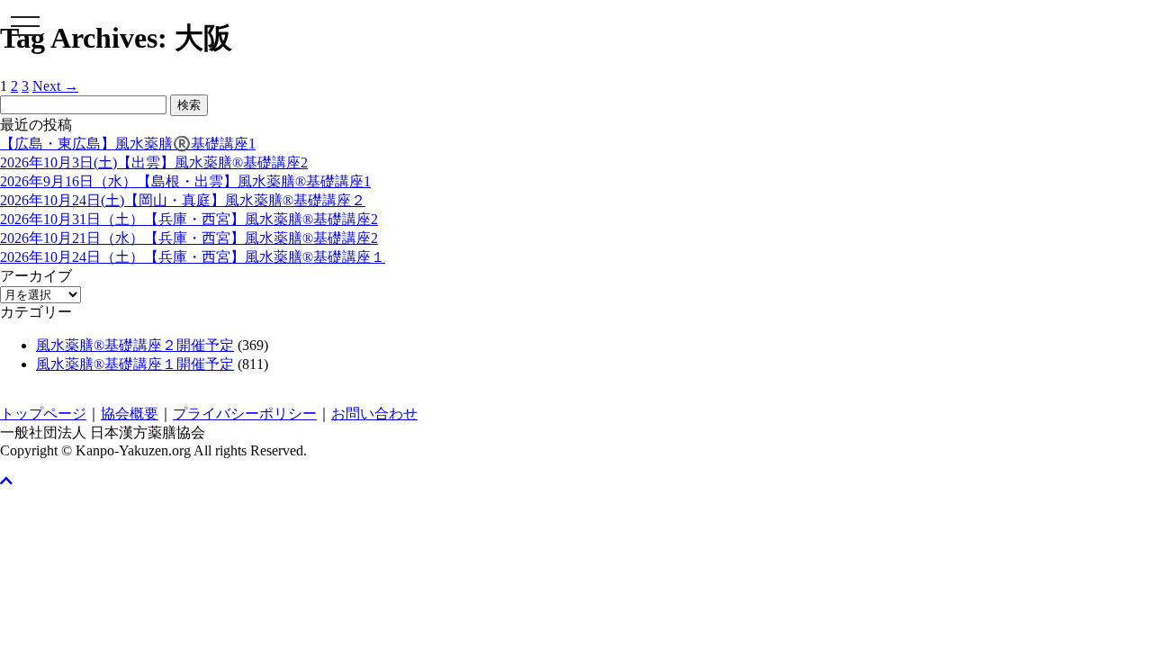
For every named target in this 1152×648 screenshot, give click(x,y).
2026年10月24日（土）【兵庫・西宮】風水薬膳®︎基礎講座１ (192, 257)
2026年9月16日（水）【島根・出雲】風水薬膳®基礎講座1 (185, 181)
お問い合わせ (374, 413)
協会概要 (129, 413)
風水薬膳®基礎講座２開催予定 (135, 345)
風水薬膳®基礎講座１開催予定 (135, 364)
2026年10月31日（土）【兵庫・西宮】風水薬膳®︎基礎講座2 (189, 219)
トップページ (43, 413)
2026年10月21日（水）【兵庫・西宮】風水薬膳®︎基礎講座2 (189, 238)
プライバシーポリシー (245, 413)
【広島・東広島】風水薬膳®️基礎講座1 (128, 143)
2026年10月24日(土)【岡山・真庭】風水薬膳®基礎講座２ (182, 200)
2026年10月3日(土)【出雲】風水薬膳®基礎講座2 (154, 162)
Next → (55, 86)
